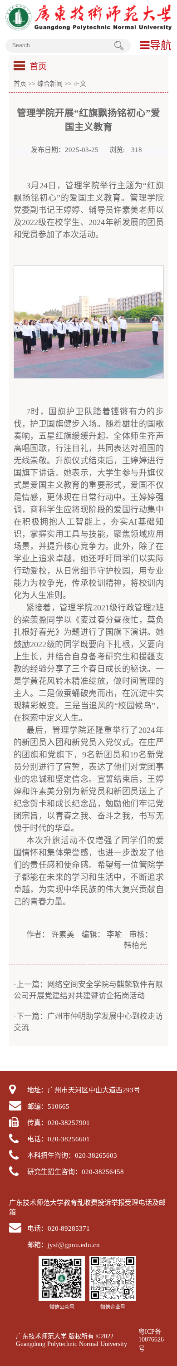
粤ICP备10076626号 (151, 1340)
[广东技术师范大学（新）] (88, 28)
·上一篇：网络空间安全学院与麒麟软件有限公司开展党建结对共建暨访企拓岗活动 (88, 990)
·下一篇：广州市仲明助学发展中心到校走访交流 (88, 1022)
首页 (20, 83)
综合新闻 (50, 83)
